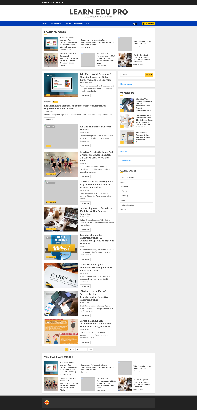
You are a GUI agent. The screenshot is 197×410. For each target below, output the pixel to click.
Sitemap (68, 24)
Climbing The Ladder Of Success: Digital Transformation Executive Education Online (94, 295)
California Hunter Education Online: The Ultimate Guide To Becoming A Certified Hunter (144, 120)
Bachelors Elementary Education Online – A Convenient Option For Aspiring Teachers (97, 239)
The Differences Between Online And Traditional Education (143, 136)
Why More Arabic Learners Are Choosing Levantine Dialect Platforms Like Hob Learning (68, 42)
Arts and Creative (51, 174)
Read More (85, 96)
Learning (124, 196)
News (47, 95)
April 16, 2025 (141, 142)
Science (55, 102)
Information (125, 191)
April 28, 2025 (139, 46)
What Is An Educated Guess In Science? (142, 42)
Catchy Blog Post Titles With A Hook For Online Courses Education (141, 58)
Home (44, 24)
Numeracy (123, 152)
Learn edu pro (98, 12)
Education (124, 186)
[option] (136, 106)
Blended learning (126, 84)
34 (85, 350)
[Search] (139, 24)
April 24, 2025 (85, 302)
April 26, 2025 (102, 65)
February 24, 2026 (66, 49)
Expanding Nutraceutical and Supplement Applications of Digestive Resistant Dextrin (97, 42)
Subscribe (150, 24)
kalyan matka (125, 160)
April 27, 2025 (85, 163)
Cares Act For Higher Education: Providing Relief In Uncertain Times (96, 267)
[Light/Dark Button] (135, 24)
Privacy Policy (55, 24)
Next (90, 350)
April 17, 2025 (141, 127)
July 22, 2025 (86, 47)
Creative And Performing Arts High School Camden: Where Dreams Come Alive (106, 58)
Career (48, 285)
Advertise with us (81, 24)
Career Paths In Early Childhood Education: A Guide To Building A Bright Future (95, 323)
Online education (51, 229)
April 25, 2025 (85, 246)
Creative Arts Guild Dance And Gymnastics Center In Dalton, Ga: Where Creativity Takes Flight (69, 59)
